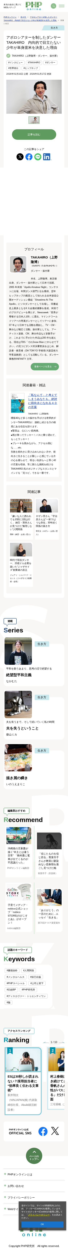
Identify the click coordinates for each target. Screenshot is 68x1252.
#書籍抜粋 (12, 970)
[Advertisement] (34, 201)
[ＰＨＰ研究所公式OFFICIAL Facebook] (43, 1131)
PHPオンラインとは (20, 1174)
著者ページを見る (43, 366)
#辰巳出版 (35, 977)
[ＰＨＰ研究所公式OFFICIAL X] (55, 1130)
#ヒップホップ (31, 68)
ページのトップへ (34, 1158)
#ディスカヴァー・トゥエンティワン (26, 996)
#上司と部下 (37, 983)
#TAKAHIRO (34, 62)
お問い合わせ (16, 1185)
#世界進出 (13, 68)
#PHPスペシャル (16, 983)
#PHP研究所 (28, 989)
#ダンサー (50, 62)
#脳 (8, 1002)
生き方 (54, 27)
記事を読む (34, 134)
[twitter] (20, 156)
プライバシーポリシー (39, 1215)
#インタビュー (15, 62)
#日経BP (11, 989)
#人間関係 (28, 970)
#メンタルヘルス (15, 977)
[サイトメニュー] (61, 6)
